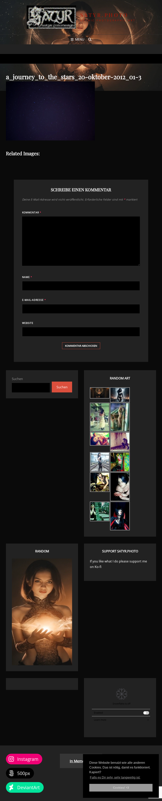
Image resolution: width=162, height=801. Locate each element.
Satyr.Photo (104, 14)
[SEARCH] (90, 39)
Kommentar (31, 212)
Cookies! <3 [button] (121, 787)
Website (27, 323)
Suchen (17, 379)
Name (27, 277)
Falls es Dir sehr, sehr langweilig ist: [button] (115, 777)
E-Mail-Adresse (34, 300)
